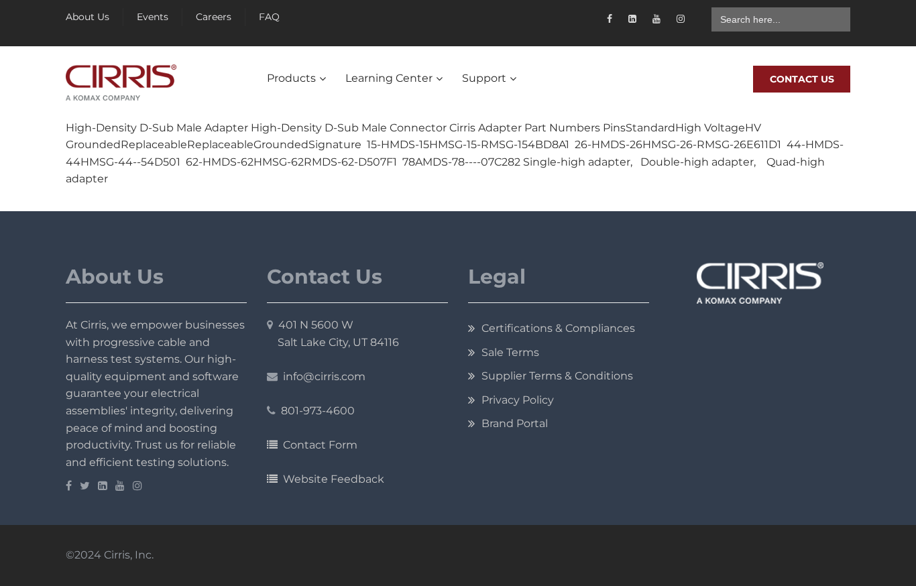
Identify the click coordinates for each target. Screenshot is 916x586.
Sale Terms (510, 352)
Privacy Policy (517, 400)
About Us (87, 17)
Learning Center (389, 78)
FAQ (269, 17)
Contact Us (802, 79)
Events (152, 17)
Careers (213, 17)
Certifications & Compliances (558, 328)
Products (291, 78)
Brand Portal (514, 423)
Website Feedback (331, 479)
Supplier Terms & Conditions (557, 375)
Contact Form (317, 444)
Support (484, 78)
